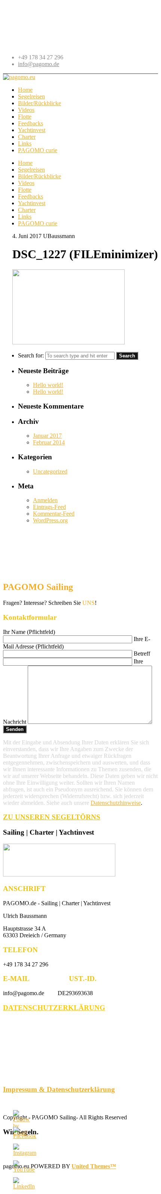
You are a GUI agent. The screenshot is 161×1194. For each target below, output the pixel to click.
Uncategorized (50, 471)
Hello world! (48, 385)
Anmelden (45, 500)
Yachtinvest (31, 203)
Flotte (24, 190)
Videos (26, 183)
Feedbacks (30, 196)
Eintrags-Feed (49, 507)
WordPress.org (50, 520)
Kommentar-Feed (54, 513)
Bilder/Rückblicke (39, 176)
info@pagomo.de (38, 64)
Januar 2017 (47, 435)
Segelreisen (31, 169)
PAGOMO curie (37, 223)
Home (25, 163)
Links (24, 216)
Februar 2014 (49, 442)
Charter (27, 210)
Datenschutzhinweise (116, 803)
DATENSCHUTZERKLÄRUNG (54, 1008)
